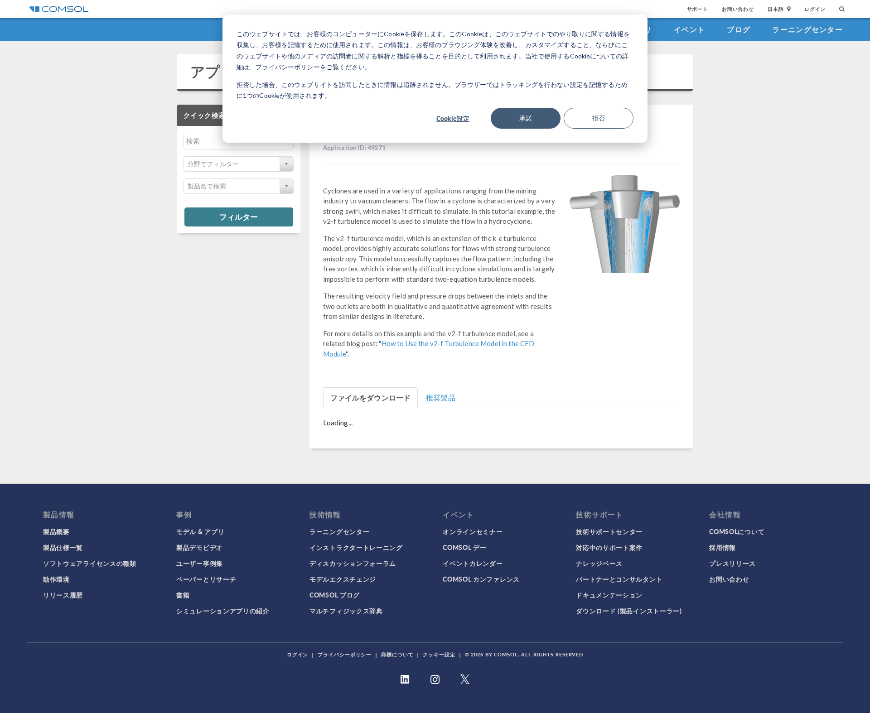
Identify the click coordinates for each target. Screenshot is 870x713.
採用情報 (722, 547)
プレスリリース (732, 563)
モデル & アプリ (200, 531)
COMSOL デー (464, 547)
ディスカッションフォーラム (352, 563)
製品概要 (56, 531)
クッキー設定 (439, 654)
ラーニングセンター (807, 29)
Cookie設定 (452, 118)
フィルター (238, 216)
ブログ (738, 29)
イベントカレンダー (473, 563)
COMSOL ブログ (334, 594)
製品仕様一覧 (63, 547)
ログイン (815, 8)
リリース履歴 (63, 594)
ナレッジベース (599, 563)
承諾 (525, 118)
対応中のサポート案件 (609, 547)
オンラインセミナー (473, 531)
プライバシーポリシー (345, 654)
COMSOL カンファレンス (481, 578)
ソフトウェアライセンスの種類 (89, 563)
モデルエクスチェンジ (342, 578)
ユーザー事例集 (199, 563)
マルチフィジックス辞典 (346, 610)
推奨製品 (440, 397)
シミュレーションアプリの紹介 (223, 610)
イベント (689, 29)
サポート (697, 8)
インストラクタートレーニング (356, 547)
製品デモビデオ (199, 547)
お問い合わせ (738, 8)
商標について (397, 654)
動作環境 (56, 578)
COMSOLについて (736, 531)
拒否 (598, 118)
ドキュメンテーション (609, 594)
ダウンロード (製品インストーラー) (629, 610)
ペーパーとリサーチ (206, 578)
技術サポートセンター (609, 531)
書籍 (182, 594)
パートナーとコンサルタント (619, 578)
